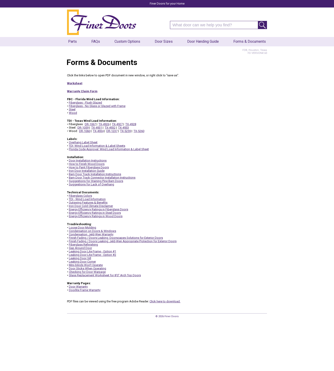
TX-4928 (130, 124)
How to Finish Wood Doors (87, 164)
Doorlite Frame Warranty (84, 290)
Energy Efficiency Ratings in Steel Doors (95, 212)
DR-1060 (84, 131)
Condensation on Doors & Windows (92, 231)
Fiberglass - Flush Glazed (85, 102)
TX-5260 (139, 131)
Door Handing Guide (203, 41)
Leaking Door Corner (82, 261)
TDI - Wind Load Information (87, 199)
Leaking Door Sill (80, 258)
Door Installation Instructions (88, 160)
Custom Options (127, 41)
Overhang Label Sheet (83, 142)
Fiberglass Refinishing (83, 244)
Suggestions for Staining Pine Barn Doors (96, 181)
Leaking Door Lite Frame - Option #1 (92, 251)
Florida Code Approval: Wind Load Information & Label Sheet (109, 149)
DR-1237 (111, 131)
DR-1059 (83, 127)
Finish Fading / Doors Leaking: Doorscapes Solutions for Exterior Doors (116, 237)
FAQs (95, 41)
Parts (72, 41)
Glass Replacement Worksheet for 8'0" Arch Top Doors (105, 275)
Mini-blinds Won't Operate (86, 265)
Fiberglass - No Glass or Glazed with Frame (97, 106)
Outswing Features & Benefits (88, 202)
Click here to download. (165, 301)
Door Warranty (78, 286)
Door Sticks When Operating (87, 268)
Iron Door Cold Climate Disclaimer (91, 206)
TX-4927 (117, 124)
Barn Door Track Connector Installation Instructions (102, 177)
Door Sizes (164, 41)
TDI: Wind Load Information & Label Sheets (97, 145)
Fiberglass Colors (80, 195)
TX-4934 (98, 131)
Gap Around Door (80, 248)
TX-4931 (96, 127)
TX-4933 (123, 127)
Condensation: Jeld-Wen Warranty (91, 234)
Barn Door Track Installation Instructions (95, 174)
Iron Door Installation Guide (87, 170)
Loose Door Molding (82, 227)
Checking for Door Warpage (87, 272)
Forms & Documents (249, 41)
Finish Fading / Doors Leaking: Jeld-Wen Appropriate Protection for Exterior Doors (123, 241)
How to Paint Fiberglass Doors (89, 167)
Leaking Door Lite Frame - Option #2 (92, 254)
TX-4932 (110, 127)
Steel (72, 109)
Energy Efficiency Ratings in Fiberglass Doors (98, 209)
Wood (73, 113)
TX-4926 (104, 124)
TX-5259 (125, 131)
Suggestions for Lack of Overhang (91, 184)
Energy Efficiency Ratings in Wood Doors (95, 216)
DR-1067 (90, 124)
